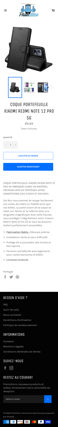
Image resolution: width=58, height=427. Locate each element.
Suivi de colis (11, 309)
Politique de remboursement (20, 325)
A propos (8, 341)
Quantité (7, 137)
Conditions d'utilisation (17, 320)
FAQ (5, 304)
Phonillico (16, 413)
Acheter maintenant (28, 167)
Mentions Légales (13, 346)
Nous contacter (12, 314)
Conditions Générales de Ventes (21, 351)
